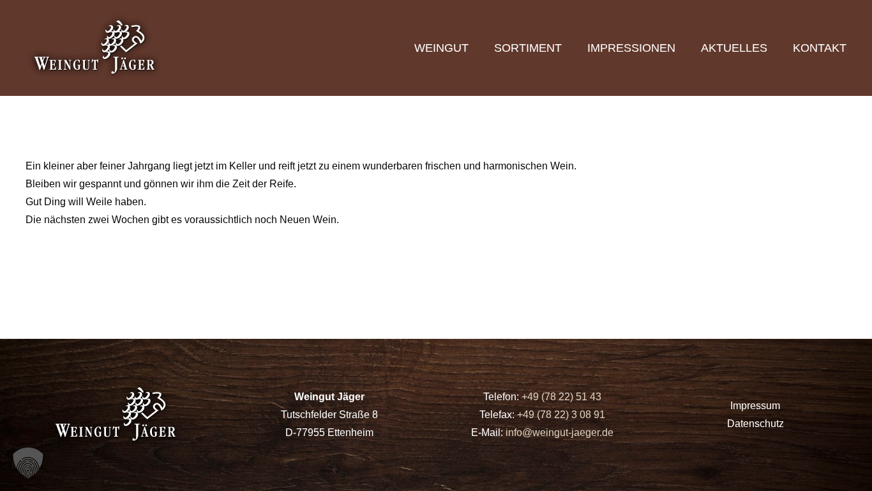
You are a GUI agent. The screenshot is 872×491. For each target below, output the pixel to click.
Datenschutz (755, 423)
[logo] (96, 48)
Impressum (755, 405)
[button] (28, 463)
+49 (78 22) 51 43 (560, 396)
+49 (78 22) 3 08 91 (561, 414)
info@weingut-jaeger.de (559, 432)
